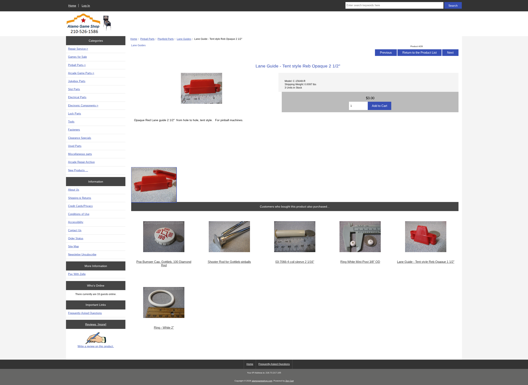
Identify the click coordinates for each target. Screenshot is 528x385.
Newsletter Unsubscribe (82, 254)
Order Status (75, 238)
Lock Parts (74, 113)
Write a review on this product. (96, 346)
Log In (86, 5)
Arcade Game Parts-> (81, 73)
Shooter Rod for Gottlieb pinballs (229, 261)
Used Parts (74, 146)
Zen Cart (289, 381)
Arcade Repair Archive (81, 162)
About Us (73, 189)
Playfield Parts (166, 39)
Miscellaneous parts (80, 154)
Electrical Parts (77, 97)
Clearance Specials (79, 137)
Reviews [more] (95, 324)
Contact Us (74, 230)
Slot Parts (74, 89)
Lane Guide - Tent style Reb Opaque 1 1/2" (425, 261)
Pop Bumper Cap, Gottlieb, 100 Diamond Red (163, 263)
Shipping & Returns (79, 198)
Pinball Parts (147, 39)
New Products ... (78, 170)
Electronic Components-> (83, 105)
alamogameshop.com (262, 381)
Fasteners (74, 129)
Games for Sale (77, 56)
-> (77, 65)
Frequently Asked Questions (85, 313)
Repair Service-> (78, 48)
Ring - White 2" (164, 327)
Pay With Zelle (77, 274)
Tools (71, 121)
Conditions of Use (78, 214)
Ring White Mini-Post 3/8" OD (360, 261)
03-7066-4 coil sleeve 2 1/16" (294, 261)
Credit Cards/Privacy (80, 206)
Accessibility (75, 222)
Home (72, 5)
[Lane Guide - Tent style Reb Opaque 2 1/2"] (154, 185)
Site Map (73, 246)
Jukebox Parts (76, 81)
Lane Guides (184, 39)
